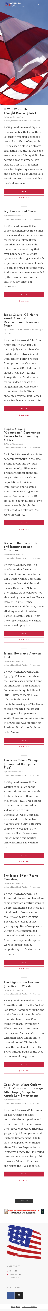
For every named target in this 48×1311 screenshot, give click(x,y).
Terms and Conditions (29, 1307)
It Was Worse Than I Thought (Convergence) (20, 111)
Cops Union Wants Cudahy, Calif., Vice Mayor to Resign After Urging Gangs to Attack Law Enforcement (23, 1090)
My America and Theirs (20, 211)
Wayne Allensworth (14, 117)
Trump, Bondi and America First (22, 655)
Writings (25, 121)
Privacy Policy (15, 1307)
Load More (24, 1201)
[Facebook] (11, 1295)
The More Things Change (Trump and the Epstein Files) (21, 764)
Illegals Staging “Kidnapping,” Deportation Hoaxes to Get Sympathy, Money (22, 434)
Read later (25, 198)
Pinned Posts (16, 121)
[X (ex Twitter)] (19, 1295)
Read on (24, 191)
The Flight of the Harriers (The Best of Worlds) (22, 984)
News (8, 121)
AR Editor (10, 330)
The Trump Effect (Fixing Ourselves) (21, 877)
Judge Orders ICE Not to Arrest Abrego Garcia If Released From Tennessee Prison (21, 320)
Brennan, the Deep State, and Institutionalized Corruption (21, 547)
